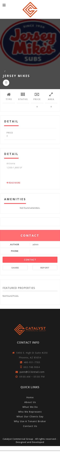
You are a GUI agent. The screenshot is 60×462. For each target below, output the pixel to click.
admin (35, 244)
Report (44, 267)
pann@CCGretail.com (32, 371)
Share (15, 267)
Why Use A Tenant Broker (30, 421)
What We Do (30, 406)
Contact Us (30, 426)
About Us (30, 402)
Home (30, 397)
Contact (30, 259)
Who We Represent (30, 411)
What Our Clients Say (30, 416)
